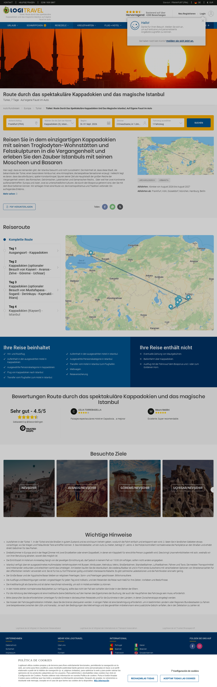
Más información (101, 681)
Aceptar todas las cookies (179, 678)
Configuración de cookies (186, 671)
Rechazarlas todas (142, 678)
